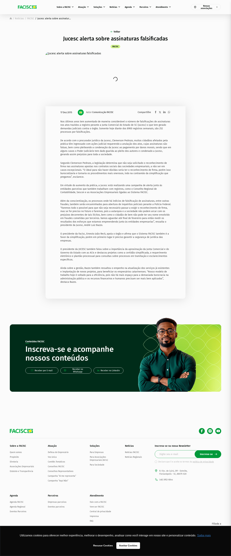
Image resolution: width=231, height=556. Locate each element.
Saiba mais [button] (204, 535)
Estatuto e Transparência (21, 471)
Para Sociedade (97, 465)
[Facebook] (202, 431)
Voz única (52, 457)
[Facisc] (27, 7)
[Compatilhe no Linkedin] (164, 112)
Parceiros (144, 7)
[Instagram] (210, 431)
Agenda (128, 7)
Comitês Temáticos (56, 462)
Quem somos (16, 452)
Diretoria (14, 462)
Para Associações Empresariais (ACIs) (99, 458)
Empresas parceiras (57, 502)
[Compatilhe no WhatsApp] (169, 112)
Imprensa (94, 516)
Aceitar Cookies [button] (128, 545)
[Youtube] (218, 431)
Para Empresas (97, 452)
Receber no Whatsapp (77, 370)
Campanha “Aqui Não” (58, 481)
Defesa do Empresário (58, 452)
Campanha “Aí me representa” (62, 476)
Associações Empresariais (22, 466)
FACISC (30, 18)
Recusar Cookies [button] (103, 545)
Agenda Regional (17, 507)
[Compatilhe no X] (160, 112)
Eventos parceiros (56, 507)
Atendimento (162, 7)
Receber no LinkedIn (110, 370)
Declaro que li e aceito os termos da (186, 462)
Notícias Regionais (133, 457)
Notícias (113, 7)
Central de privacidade (100, 511)
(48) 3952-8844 (166, 480)
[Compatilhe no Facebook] (155, 112)
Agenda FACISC (17, 502)
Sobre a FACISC (64, 7)
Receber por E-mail (44, 370)
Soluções (98, 7)
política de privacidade (203, 462)
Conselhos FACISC (56, 466)
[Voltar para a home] (11, 18)
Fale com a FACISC (98, 502)
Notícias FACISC (132, 452)
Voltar (117, 31)
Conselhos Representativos (60, 471)
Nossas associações (206, 7)
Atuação (82, 7)
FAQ (91, 521)
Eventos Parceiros (18, 511)
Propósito (14, 457)
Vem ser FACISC (97, 507)
